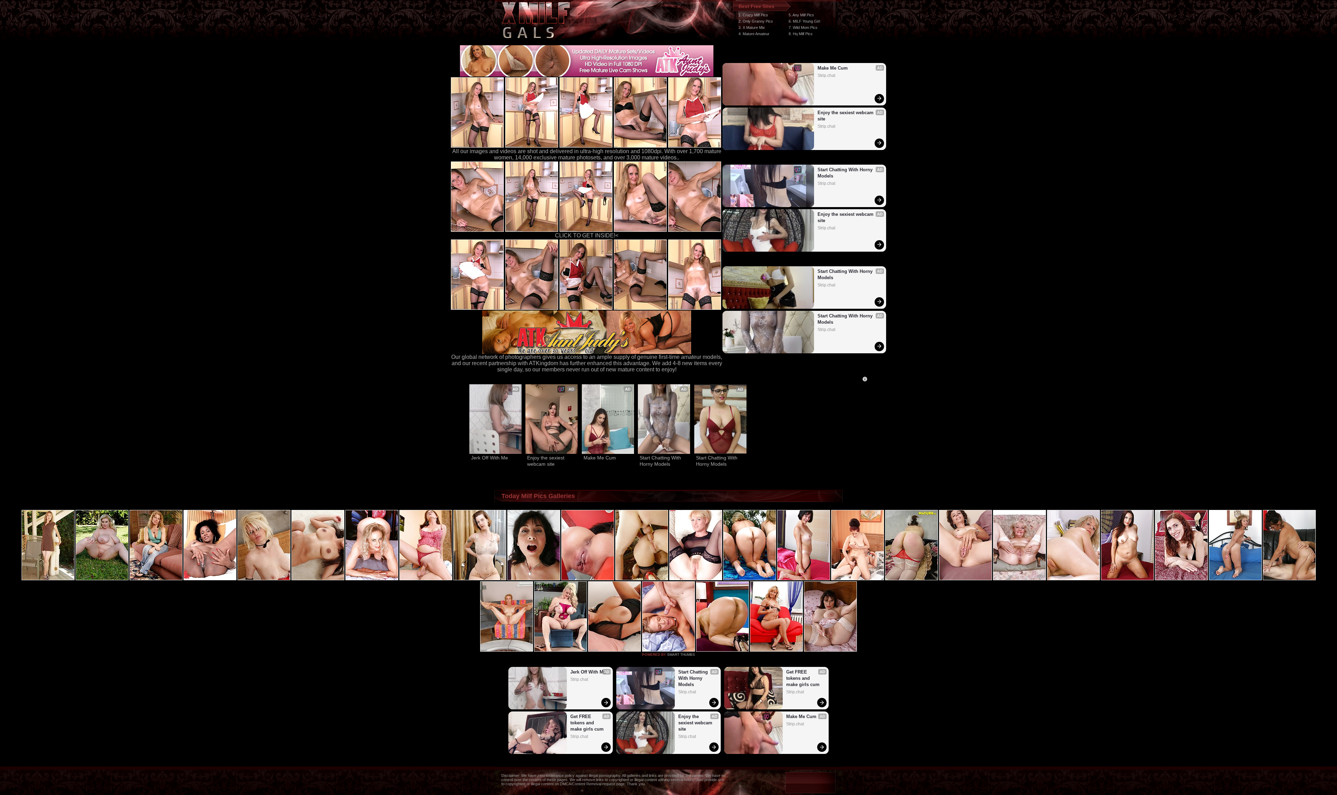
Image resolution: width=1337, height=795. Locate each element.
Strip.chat (826, 75)
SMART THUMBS (681, 654)
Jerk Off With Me (489, 458)
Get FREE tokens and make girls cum (587, 723)
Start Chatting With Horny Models (846, 173)
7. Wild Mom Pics (803, 27)
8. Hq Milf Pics (801, 34)
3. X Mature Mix (751, 27)
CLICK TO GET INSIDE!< (586, 235)
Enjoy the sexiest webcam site (846, 115)
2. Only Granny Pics (755, 21)
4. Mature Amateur (753, 34)
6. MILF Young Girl (804, 21)
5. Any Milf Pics (801, 15)
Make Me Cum (833, 68)
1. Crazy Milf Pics (753, 15)
